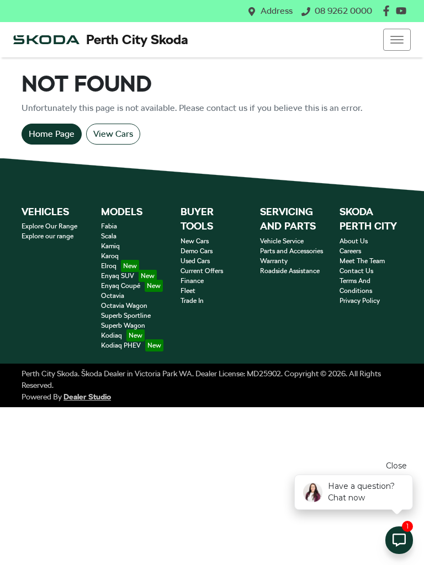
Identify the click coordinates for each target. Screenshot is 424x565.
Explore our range (47, 236)
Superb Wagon (123, 325)
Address (277, 11)
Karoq (110, 256)
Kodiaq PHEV (121, 345)
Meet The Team (362, 261)
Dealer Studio (87, 396)
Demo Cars (197, 251)
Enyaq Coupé (120, 286)
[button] (397, 40)
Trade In (192, 301)
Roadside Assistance (290, 271)
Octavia (112, 296)
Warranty (274, 261)
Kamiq (110, 246)
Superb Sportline (126, 315)
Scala (108, 236)
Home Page (52, 134)
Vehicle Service (282, 241)
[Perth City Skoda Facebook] (388, 11)
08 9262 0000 (343, 11)
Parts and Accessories (291, 251)
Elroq (108, 266)
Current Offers (202, 271)
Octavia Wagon (124, 306)
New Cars (195, 241)
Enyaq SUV (117, 276)
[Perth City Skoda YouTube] (403, 11)
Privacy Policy (360, 301)
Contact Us (356, 271)
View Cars (113, 134)
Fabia (109, 226)
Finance (192, 281)
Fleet (188, 291)
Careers (350, 251)
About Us (354, 241)
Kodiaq (111, 335)
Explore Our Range (49, 226)
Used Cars (195, 261)
